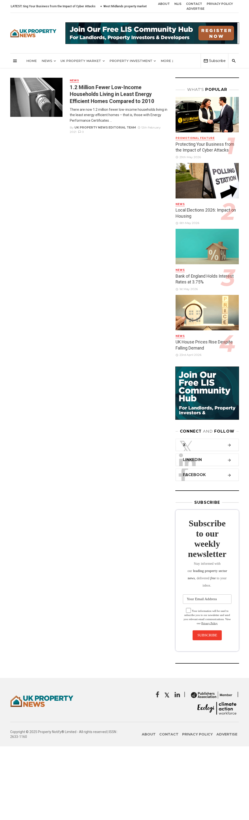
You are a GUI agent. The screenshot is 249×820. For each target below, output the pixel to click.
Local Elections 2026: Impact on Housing (206, 213)
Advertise (196, 8)
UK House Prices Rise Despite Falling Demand (204, 345)
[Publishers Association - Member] (211, 695)
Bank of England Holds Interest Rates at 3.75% (205, 279)
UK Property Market (81, 61)
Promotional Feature (195, 138)
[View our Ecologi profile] (217, 708)
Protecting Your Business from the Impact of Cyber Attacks (205, 147)
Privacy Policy (220, 4)
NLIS (177, 4)
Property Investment (130, 61)
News (47, 61)
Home (31, 61)
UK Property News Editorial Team (105, 127)
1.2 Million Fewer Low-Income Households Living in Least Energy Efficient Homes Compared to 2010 (112, 94)
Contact (194, 4)
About (164, 4)
